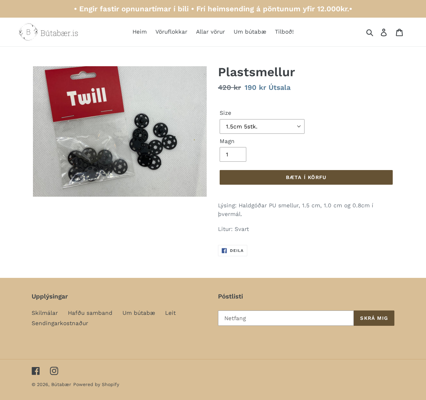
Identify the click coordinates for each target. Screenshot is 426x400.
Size (225, 112)
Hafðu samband (90, 312)
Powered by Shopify (96, 384)
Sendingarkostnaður (60, 323)
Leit (170, 312)
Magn (227, 141)
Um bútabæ (138, 312)
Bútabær (61, 384)
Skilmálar (45, 312)
